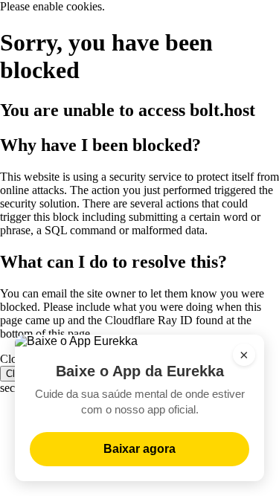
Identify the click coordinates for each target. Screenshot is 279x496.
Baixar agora (139, 448)
